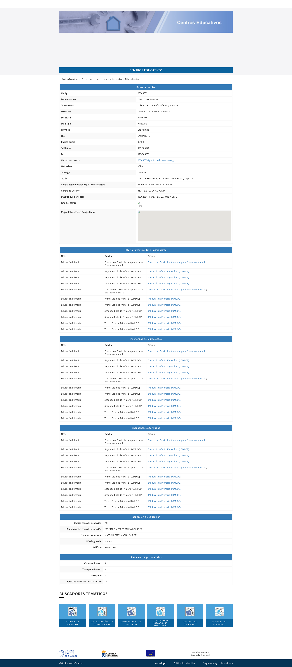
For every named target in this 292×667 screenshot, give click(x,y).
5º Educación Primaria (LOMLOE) (164, 323)
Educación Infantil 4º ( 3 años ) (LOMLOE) (168, 271)
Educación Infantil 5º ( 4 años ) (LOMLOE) (168, 277)
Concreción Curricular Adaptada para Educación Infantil (176, 262)
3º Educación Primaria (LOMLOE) (164, 310)
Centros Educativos (70, 79)
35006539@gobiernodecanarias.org (156, 160)
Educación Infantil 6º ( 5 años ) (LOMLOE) (168, 283)
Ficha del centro (132, 79)
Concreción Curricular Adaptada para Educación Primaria (177, 289)
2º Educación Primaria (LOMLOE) (164, 304)
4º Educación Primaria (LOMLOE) (164, 317)
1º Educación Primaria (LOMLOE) (164, 298)
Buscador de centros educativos (95, 79)
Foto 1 (141, 205)
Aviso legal (160, 663)
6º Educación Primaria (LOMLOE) (164, 329)
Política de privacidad (185, 663)
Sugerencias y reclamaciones (218, 663)
